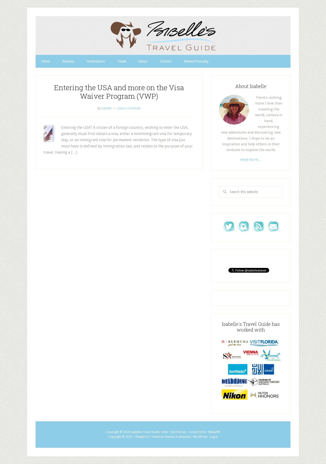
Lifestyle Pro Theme (147, 436)
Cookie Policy (197, 432)
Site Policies (178, 432)
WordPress (200, 436)
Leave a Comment (129, 108)
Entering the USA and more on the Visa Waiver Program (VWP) (119, 92)
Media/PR (214, 432)
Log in (214, 436)
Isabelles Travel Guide (163, 35)
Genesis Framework (178, 436)
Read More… (251, 159)
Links (165, 432)
